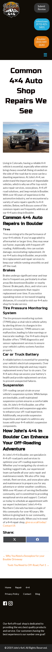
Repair (18, 587)
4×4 (28, 587)
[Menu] (45, 55)
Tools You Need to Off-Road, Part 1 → (28, 565)
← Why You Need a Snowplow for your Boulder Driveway (23, 557)
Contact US (9, 525)
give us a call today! (36, 522)
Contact (27, 593)
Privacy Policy (12, 593)
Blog (37, 593)
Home (8, 587)
